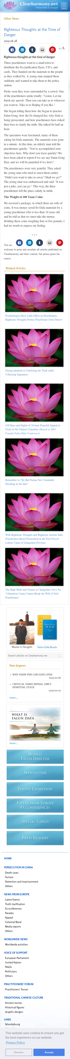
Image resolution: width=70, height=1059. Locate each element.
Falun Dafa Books (47, 647)
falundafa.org (12, 1024)
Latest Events (12, 899)
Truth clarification (15, 904)
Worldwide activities (16, 944)
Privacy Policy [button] (15, 1042)
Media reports (13, 926)
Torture (9, 877)
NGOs (8, 966)
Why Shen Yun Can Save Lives (32, 674)
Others (9, 886)
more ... (14, 697)
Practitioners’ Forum (16, 989)
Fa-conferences (13, 908)
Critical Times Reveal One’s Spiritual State (31, 686)
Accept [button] (49, 1052)
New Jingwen (18, 665)
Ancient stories (13, 1002)
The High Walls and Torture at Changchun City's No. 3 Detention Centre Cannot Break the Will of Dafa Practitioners (33, 593)
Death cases (11, 872)
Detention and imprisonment (21, 881)
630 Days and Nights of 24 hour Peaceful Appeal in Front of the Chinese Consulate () (32, 429)
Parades (9, 913)
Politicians (11, 971)
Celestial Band (13, 922)
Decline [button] (19, 1052)
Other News (11, 18)
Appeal (9, 917)
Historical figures (14, 1007)
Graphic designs (14, 1011)
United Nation (13, 962)
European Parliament (17, 957)
